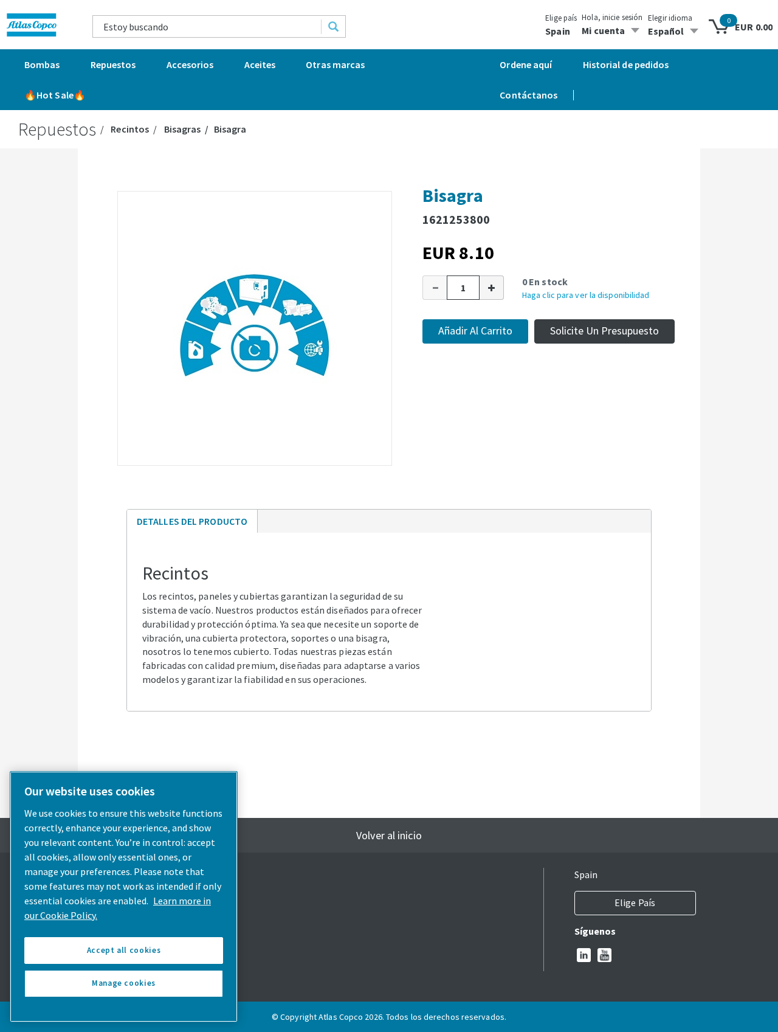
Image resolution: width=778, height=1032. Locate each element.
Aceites (260, 64)
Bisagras (182, 129)
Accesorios (190, 64)
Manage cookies (124, 983)
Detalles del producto (191, 523)
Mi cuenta (603, 30)
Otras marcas (335, 64)
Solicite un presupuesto (604, 331)
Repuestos (113, 64)
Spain (557, 31)
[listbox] (675, 31)
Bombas (42, 64)
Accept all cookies (124, 950)
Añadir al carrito (475, 331)
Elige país (561, 18)
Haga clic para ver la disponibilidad (586, 294)
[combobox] (207, 26)
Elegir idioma (670, 18)
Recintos (130, 129)
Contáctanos (528, 95)
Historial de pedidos (626, 64)
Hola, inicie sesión (612, 17)
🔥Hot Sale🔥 (55, 95)
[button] (434, 287)
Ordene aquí (526, 64)
